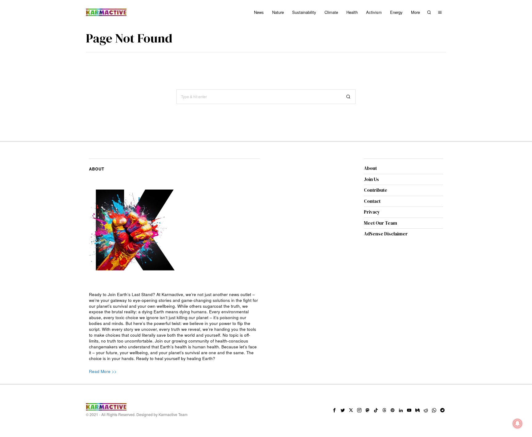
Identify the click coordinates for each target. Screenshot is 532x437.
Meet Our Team (380, 223)
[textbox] (174, 327)
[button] (348, 96)
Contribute (375, 190)
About (370, 168)
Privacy (372, 212)
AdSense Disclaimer (386, 234)
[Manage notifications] (517, 423)
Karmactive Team (173, 414)
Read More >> (103, 371)
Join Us (371, 179)
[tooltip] (334, 410)
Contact (372, 201)
